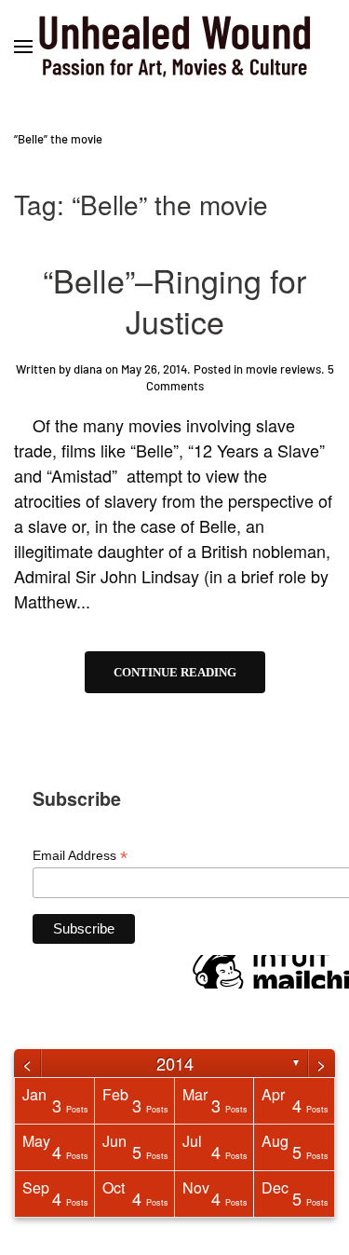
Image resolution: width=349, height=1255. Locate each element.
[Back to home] (175, 46)
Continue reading (175, 672)
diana (88, 368)
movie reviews (283, 368)
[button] (23, 46)
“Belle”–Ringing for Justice (174, 300)
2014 (175, 1063)
